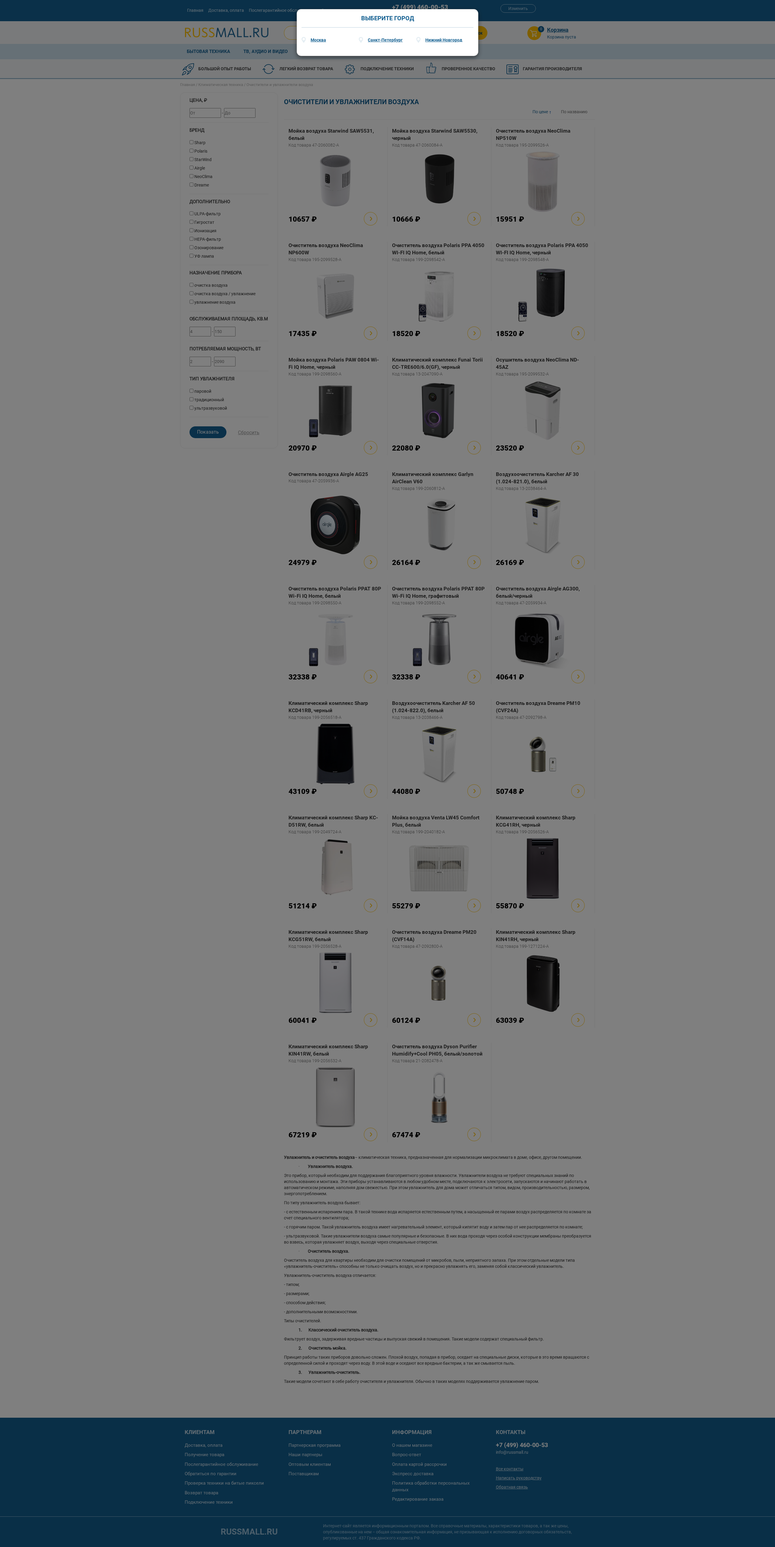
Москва (318, 40)
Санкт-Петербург (385, 40)
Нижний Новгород (443, 40)
